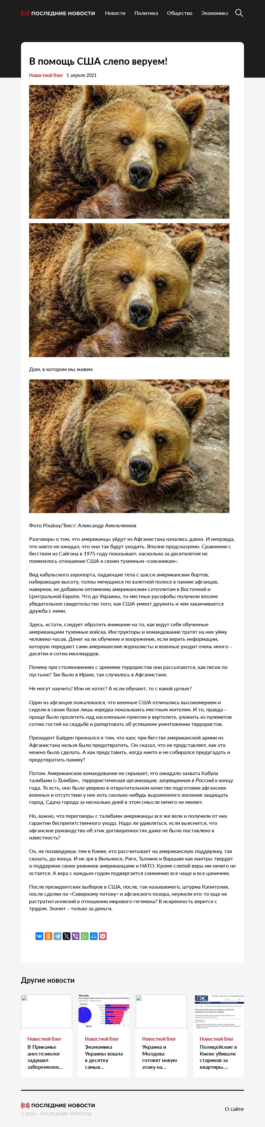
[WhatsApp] (85, 936)
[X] (66, 936)
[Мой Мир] (94, 936)
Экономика (214, 13)
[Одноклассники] (48, 936)
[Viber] (76, 936)
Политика (146, 13)
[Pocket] (103, 936)
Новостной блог (46, 75)
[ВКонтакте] (39, 936)
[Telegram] (57, 936)
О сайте (234, 1109)
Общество (179, 13)
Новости (115, 13)
